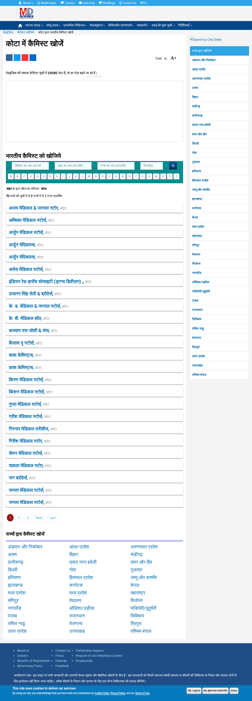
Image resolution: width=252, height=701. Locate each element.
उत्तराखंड (197, 365)
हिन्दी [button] (143, 3)
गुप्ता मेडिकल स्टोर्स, (29, 404)
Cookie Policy (102, 693)
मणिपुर (195, 245)
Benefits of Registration (33, 661)
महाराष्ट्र (197, 236)
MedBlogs (109, 3)
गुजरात (196, 162)
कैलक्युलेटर (96, 25)
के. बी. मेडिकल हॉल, (29, 318)
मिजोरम (196, 263)
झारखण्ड (197, 199)
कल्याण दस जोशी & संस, (33, 330)
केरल (195, 217)
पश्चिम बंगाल (199, 375)
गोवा (194, 153)
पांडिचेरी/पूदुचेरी (201, 291)
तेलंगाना (196, 338)
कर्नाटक (196, 208)
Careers (70, 3)
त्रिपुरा (196, 347)
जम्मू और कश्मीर (201, 190)
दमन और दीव (199, 134)
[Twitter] (17, 57)
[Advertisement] (92, 110)
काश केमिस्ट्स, (25, 355)
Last (52, 518)
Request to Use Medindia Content (99, 656)
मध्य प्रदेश (198, 226)
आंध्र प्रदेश (198, 69)
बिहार (195, 97)
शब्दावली (141, 25)
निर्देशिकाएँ (184, 25)
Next (39, 518)
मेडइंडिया (8, 32)
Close (234, 690)
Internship (89, 3)
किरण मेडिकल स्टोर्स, (30, 379)
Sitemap (61, 661)
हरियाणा (196, 171)
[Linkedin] (33, 57)
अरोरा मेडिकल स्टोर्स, (30, 269)
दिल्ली (195, 143)
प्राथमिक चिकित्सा (74, 25)
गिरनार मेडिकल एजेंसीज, (33, 429)
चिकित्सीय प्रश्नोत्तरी (120, 25)
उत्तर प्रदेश (198, 356)
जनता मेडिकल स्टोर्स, (30, 490)
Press (59, 656)
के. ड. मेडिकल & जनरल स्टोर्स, (39, 306)
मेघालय (196, 254)
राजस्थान (197, 310)
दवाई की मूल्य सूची (162, 25)
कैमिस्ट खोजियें (25, 32)
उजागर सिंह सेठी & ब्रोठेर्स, (35, 294)
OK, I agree (194, 690)
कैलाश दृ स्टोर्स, (25, 343)
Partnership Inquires (90, 650)
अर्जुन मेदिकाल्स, (26, 245)
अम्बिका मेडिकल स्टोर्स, (32, 220)
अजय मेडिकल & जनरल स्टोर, (38, 208)
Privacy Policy (117, 693)
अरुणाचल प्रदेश (201, 78)
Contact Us (129, 3)
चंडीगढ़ (196, 106)
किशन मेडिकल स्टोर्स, (30, 392)
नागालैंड (196, 273)
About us (23, 650)
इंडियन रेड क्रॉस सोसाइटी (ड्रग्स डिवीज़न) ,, (50, 281)
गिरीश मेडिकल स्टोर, (29, 441)
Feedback (62, 666)
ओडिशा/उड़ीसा (200, 282)
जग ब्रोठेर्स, (22, 478)
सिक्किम (196, 319)
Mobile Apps (48, 3)
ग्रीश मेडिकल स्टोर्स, (30, 416)
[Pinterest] (25, 57)
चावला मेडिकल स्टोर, (30, 465)
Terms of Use (142, 693)
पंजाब (195, 300)
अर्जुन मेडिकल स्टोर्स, (30, 232)
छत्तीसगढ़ (197, 115)
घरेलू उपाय (52, 25)
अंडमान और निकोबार (204, 60)
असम (195, 88)
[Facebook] (9, 57)
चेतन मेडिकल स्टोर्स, (29, 453)
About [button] (26, 3)
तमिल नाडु (198, 328)
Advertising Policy (29, 666)
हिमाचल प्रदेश (200, 180)
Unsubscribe (84, 661)
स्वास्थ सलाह (33, 25)
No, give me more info (215, 690)
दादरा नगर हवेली (201, 125)
